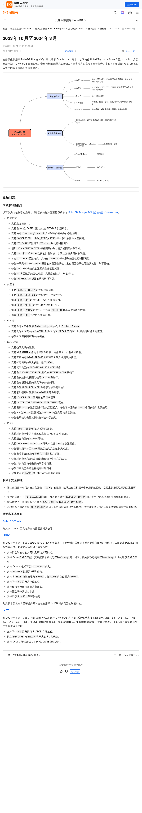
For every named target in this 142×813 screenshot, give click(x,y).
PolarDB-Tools (12, 521)
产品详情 (69, 50)
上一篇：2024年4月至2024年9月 (22, 655)
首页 (5, 28)
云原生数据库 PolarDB (20, 28)
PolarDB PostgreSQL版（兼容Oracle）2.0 (93, 212)
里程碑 (103, 28)
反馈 (76, 671)
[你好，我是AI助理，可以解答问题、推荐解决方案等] (122, 12)
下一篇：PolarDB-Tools (126, 655)
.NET (6, 610)
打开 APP (131, 4)
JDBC (6, 535)
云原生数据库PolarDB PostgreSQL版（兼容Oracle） (60, 28)
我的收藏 (130, 50)
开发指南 (92, 28)
